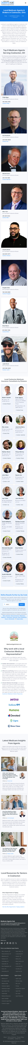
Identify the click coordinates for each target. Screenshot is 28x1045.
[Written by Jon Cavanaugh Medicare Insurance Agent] (22, 814)
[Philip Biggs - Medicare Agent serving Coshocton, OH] (14, 82)
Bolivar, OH (18, 958)
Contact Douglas (6, 293)
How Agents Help (5, 981)
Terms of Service (12, 1037)
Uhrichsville (11, 619)
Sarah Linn (18, 475)
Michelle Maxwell (7, 548)
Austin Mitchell (6, 574)
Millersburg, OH (5, 956)
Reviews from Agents (20, 988)
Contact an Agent (5, 1003)
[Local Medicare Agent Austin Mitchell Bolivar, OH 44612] (7, 567)
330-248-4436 (6, 368)
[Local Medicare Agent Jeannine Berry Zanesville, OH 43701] (20, 420)
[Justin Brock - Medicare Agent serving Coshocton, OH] (14, 348)
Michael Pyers (6, 173)
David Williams (6, 521)
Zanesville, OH (5, 963)
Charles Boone (6, 249)
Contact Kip (5, 141)
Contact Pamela (20, 531)
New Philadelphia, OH (6, 966)
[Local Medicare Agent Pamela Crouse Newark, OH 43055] (20, 514)
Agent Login (18, 978)
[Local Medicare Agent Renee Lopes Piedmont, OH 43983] (20, 567)
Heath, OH (18, 963)
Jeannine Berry (20, 427)
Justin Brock (5, 364)
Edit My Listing (19, 981)
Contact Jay (6, 504)
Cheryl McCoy (19, 452)
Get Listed (18, 993)
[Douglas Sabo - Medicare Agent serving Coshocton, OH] (14, 272)
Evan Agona (19, 397)
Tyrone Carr (9, 780)
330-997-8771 (6, 254)
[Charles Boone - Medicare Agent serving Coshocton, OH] (14, 234)
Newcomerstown (15, 615)
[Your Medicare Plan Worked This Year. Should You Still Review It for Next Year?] (14, 839)
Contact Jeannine (20, 435)
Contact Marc (5, 217)
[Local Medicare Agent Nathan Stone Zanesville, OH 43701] (7, 444)
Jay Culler (5, 498)
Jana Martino (19, 498)
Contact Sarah (19, 481)
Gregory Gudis (10, 853)
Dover (6, 619)
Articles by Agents (6, 986)
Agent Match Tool (5, 991)
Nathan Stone (6, 452)
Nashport (3, 617)
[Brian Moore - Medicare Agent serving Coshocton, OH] (14, 310)
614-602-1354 (6, 330)
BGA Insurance (11, 929)
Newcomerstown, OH (6, 953)
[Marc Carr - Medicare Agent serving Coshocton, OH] (14, 196)
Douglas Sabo (6, 287)
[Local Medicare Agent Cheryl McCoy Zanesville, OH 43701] (20, 444)
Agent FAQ (18, 991)
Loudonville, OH (19, 953)
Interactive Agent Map (6, 1001)
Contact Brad (19, 554)
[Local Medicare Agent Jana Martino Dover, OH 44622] (20, 491)
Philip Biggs (5, 97)
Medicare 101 (5, 978)
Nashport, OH (5, 958)
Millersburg (22, 615)
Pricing (17, 986)
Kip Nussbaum (6, 135)
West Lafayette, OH (6, 951)
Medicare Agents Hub (8, 921)
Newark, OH (18, 956)
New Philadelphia (22, 617)
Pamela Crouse (19, 521)
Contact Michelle (7, 557)
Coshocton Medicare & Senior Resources (12, 694)
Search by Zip (19, 971)
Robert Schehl (6, 397)
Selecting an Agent (6, 988)
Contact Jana (19, 504)
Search (21, 604)
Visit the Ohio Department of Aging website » (13, 906)
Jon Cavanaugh (10, 818)
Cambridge (9, 617)
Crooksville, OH (19, 966)
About (5, 1037)
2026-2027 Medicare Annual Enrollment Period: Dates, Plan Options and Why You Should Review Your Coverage (10, 775)
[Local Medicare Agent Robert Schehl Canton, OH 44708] (7, 390)
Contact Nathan (7, 458)
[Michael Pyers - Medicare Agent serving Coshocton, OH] (14, 158)
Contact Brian (5, 331)
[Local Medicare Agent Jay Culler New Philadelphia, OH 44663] (7, 491)
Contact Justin (6, 369)
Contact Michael (6, 179)
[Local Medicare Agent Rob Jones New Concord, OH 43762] (7, 420)
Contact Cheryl (20, 458)
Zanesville (15, 617)
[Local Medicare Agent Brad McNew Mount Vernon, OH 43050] (20, 540)
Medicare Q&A (5, 983)
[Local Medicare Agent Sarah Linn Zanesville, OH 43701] (20, 468)
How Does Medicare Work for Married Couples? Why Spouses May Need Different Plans (10, 813)
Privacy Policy (20, 1037)
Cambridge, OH (5, 961)
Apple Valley (20, 619)
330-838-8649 (6, 139)
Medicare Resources (6, 996)
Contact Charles (6, 255)
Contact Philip (5, 103)
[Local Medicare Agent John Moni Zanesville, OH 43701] (7, 468)
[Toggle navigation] (25, 3)
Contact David (6, 531)
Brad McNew (19, 548)
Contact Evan (19, 410)
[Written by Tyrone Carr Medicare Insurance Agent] (22, 775)
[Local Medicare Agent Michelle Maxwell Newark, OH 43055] (7, 540)
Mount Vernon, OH (20, 961)
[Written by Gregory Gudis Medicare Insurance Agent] (22, 851)
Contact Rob (6, 433)
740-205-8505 (6, 292)
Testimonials (4, 993)
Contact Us (17, 1038)
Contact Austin (6, 580)
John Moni (5, 475)
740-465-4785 (6, 101)
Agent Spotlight (5, 998)
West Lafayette (6, 615)
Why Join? (18, 983)
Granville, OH (18, 968)
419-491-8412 (6, 216)
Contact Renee (20, 584)
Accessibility (11, 1038)
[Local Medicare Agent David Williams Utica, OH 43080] (7, 514)
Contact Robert (7, 403)
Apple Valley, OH (19, 951)
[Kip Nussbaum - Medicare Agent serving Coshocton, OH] (14, 120)
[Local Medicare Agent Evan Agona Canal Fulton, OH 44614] (20, 390)
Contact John (6, 481)
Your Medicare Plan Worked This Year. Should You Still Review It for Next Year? (9, 850)
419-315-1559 (6, 178)
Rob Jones (5, 427)
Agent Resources (19, 996)
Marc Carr (5, 211)
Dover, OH (4, 968)
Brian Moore (5, 325)
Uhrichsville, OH (5, 971)
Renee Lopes (19, 574)
